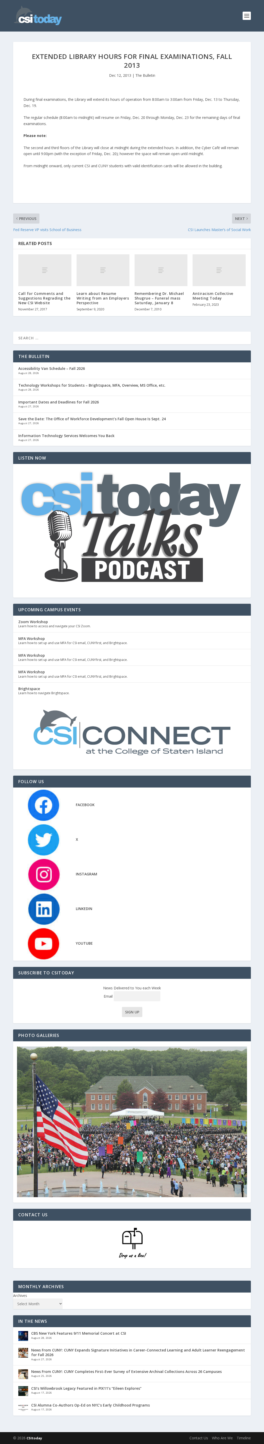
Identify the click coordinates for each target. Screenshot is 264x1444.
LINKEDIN (84, 908)
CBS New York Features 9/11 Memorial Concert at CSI (78, 1333)
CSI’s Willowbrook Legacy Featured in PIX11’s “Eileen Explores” (86, 1388)
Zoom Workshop (33, 621)
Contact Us (198, 1437)
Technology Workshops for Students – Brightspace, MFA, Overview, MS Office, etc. (92, 385)
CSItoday (34, 1438)
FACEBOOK (85, 804)
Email (109, 996)
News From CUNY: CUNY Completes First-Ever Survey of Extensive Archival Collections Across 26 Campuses (126, 1371)
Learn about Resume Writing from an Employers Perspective (103, 298)
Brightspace (29, 688)
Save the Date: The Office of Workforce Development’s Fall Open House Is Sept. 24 (92, 418)
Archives (20, 1295)
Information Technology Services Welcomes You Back (66, 435)
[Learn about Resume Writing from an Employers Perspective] (103, 270)
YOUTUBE (84, 943)
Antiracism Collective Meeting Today (213, 296)
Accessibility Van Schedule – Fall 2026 (51, 368)
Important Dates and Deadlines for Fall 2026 (58, 402)
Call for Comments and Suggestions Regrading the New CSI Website (44, 298)
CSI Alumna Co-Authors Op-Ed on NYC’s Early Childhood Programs (90, 1405)
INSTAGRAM (86, 874)
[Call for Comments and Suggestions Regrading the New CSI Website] (44, 270)
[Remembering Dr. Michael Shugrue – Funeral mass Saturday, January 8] (161, 270)
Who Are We (222, 1437)
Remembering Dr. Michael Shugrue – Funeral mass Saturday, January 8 (159, 298)
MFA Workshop (31, 638)
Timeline (244, 1437)
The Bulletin (145, 75)
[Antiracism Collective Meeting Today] (219, 270)
